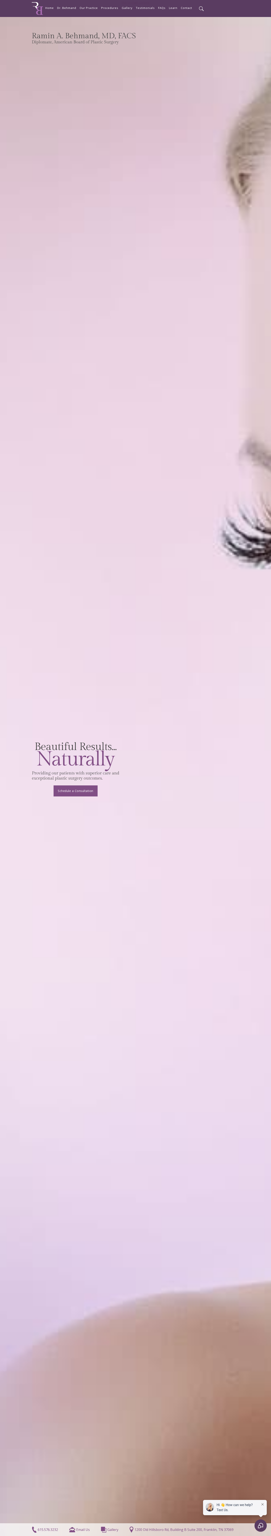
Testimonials (145, 8)
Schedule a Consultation (75, 791)
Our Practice (89, 8)
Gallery (127, 8)
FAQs (162, 8)
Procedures (109, 8)
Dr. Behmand (66, 8)
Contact (186, 8)
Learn (173, 8)
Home (49, 8)
